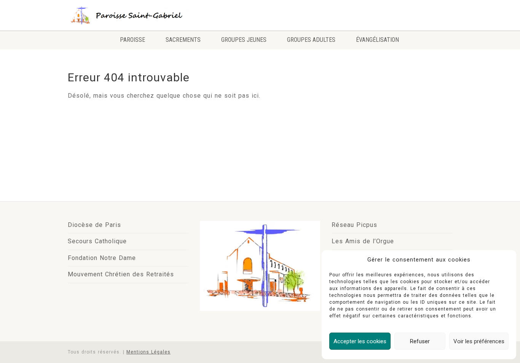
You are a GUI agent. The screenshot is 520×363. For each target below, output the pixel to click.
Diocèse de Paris (94, 224)
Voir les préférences (478, 341)
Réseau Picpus (354, 224)
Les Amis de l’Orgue (363, 241)
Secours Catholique (97, 241)
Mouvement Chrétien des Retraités (121, 274)
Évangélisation (377, 39)
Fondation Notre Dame (102, 258)
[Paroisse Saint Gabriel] (128, 15)
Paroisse (132, 39)
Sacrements (183, 39)
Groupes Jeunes (243, 39)
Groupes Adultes (311, 39)
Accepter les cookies (359, 341)
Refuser (420, 341)
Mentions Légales (148, 352)
